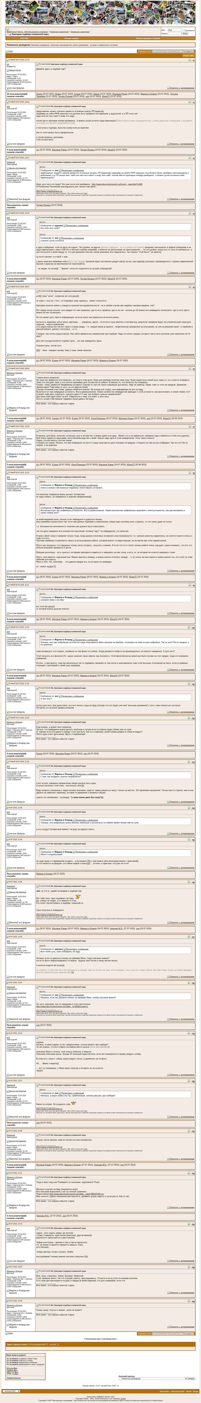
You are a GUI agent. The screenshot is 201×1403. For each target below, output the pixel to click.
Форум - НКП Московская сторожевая (32, 32)
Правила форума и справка (148, 38)
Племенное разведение (59, 32)
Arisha (39, 94)
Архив (189, 1391)
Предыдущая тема (92, 1339)
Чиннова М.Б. (116, 928)
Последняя (188, 51)
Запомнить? (190, 30)
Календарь (164, 1391)
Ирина (96, 94)
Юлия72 (106, 96)
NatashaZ (11, 162)
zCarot (123, 1399)
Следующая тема (109, 1339)
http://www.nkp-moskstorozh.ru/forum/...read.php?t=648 (117, 184)
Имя (163, 30)
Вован (58, 94)
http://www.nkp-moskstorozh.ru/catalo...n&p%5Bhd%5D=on (76, 1194)
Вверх (195, 1391)
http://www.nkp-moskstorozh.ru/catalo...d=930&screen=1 (62, 1006)
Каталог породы (72, 38)
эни (87, 96)
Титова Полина (65, 96)
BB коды (10, 1368)
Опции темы (188, 55)
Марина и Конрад (149, 94)
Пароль (164, 33)
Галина (55, 418)
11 (178, 51)
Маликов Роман (119, 94)
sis (8, 64)
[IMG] (9, 1372)
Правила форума (14, 1378)
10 (175, 51)
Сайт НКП (24, 38)
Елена (77, 94)
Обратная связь (178, 1391)
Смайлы (10, 1370)
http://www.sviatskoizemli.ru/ (49, 191)
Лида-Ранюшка (98, 418)
